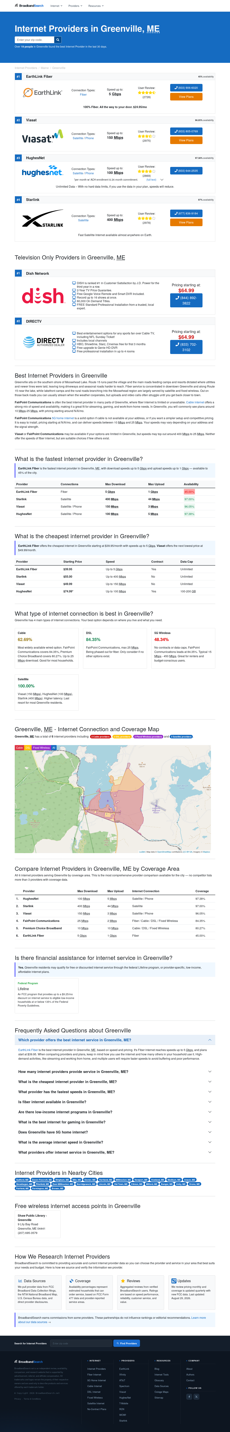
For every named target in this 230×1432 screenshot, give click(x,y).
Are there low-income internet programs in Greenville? (65, 1111)
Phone (89, 138)
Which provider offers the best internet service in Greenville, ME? (74, 1039)
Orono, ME (194, 1184)
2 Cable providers (100, 736)
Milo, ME (77, 1179)
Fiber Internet (94, 1374)
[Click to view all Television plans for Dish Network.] (43, 295)
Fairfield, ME (22, 1188)
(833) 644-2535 (188, 171)
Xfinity (122, 1374)
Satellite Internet (95, 1403)
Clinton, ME (136, 1184)
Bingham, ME (62, 1179)
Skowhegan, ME (24, 1184)
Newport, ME (141, 1179)
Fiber (83, 94)
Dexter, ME (90, 1179)
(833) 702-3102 (188, 347)
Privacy (17, 1398)
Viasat (20, 506)
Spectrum (124, 1386)
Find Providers (128, 1343)
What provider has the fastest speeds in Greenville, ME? (66, 1091)
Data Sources (162, 1386)
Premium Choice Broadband (42, 928)
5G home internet (63, 418)
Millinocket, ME (123, 1179)
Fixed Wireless (41, 747)
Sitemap (159, 1397)
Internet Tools (162, 1374)
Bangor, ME (167, 1184)
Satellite (78, 138)
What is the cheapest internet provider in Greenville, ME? (67, 1081)
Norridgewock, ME (86, 1184)
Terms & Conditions (32, 1398)
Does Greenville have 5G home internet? (53, 1132)
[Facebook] (189, 1397)
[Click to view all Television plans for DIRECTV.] (43, 342)
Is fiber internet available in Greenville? (52, 1101)
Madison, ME (174, 1179)
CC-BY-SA (187, 851)
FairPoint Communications (41, 921)
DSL (28, 747)
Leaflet (142, 851)
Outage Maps (162, 1391)
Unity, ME (181, 1184)
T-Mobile (123, 1403)
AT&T (122, 1380)
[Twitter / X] (196, 1397)
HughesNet (24, 514)
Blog (157, 1368)
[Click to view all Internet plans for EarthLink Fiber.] (42, 92)
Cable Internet (94, 1386)
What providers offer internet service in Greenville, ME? (66, 1152)
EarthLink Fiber (26, 492)
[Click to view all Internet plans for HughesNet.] (42, 171)
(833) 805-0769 (188, 131)
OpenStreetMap (164, 851)
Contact (190, 1380)
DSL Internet (93, 1391)
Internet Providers (96, 1368)
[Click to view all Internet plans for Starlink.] (42, 218)
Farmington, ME (40, 1188)
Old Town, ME (121, 1184)
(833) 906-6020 (188, 88)
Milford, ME (151, 1184)
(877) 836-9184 (188, 213)
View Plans (186, 97)
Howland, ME (157, 1179)
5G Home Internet (96, 1380)
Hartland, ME (105, 1179)
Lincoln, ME (105, 1184)
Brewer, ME (57, 1188)
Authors (190, 1374)
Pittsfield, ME (42, 1184)
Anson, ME (189, 1179)
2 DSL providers (122, 736)
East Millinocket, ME (63, 1184)
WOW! (122, 1415)
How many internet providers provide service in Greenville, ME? (73, 1071)
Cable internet (195, 402)
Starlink (21, 499)
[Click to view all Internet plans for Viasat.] (42, 135)
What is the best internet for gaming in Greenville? (61, 1121)
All (53, 747)
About (189, 1368)
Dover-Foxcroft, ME (42, 1179)
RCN (121, 1409)
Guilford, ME (22, 1179)
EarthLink (124, 1368)
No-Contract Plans (96, 1409)
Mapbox (206, 851)
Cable (19, 747)
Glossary (159, 1380)
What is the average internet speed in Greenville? (60, 1142)
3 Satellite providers (181, 736)
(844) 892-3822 (188, 300)
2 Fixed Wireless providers (148, 736)
